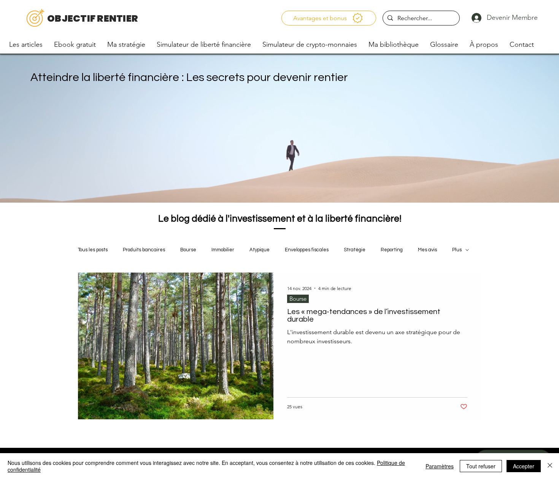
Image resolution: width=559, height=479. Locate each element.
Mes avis (427, 249)
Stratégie (354, 249)
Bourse (188, 249)
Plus (457, 249)
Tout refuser (480, 466)
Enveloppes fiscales (307, 249)
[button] (328, 18)
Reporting (392, 249)
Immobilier (222, 249)
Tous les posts (93, 249)
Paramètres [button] (440, 466)
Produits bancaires (144, 249)
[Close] (549, 466)
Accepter (523, 466)
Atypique (259, 249)
